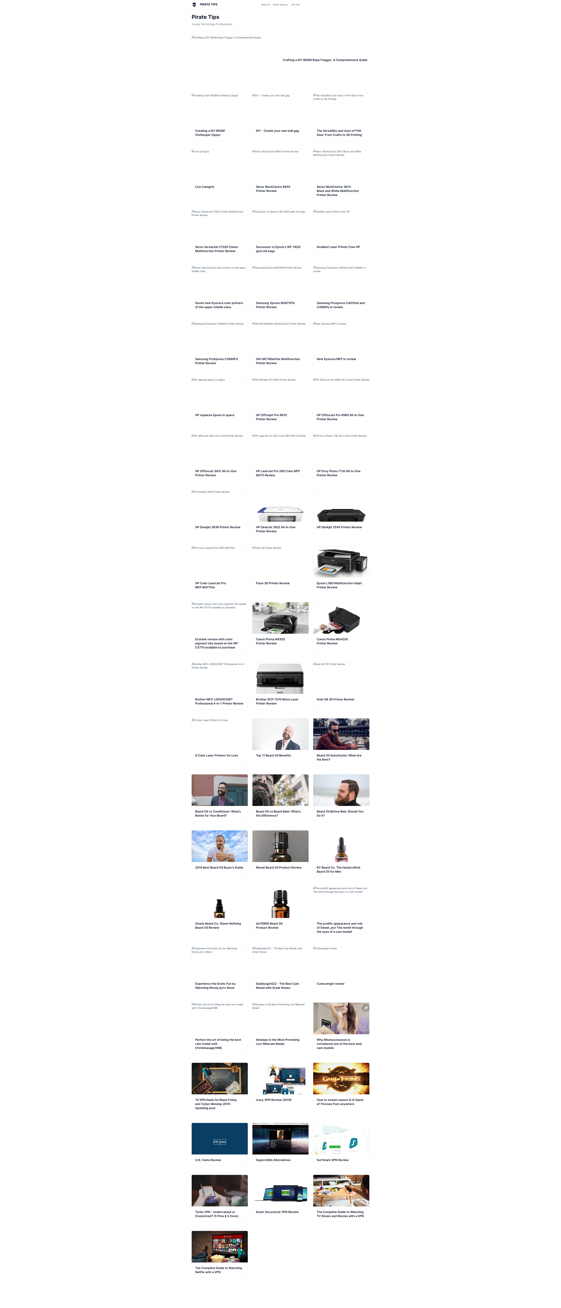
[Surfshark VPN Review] (341, 1144)
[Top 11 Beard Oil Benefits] (280, 741)
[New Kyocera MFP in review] (341, 345)
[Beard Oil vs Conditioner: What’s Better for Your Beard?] (220, 797)
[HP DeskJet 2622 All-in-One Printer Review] (280, 513)
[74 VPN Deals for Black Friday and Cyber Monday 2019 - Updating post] (220, 1088)
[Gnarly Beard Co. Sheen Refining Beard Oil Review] (220, 911)
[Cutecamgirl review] (341, 970)
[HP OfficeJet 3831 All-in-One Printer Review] (220, 457)
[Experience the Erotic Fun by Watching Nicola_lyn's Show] (220, 970)
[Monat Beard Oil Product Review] (280, 853)
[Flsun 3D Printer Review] (280, 569)
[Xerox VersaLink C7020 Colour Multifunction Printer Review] (220, 233)
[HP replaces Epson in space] (220, 401)
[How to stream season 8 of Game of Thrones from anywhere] (341, 1088)
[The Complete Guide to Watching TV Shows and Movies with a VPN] (341, 1198)
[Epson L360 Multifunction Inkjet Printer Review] (341, 569)
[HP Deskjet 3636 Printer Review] (220, 513)
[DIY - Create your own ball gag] (280, 117)
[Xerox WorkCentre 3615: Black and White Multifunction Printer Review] (341, 175)
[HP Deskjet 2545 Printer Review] (341, 513)
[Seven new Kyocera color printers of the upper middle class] (220, 289)
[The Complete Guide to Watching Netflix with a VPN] (220, 1254)
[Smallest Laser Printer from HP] (341, 233)
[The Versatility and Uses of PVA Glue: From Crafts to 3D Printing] (341, 117)
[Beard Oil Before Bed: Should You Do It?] (341, 797)
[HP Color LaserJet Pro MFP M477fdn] (220, 569)
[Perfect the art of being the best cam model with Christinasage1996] (220, 1028)
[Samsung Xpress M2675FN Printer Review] (280, 289)
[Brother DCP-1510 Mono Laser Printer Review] (280, 685)
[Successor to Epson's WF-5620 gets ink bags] (280, 233)
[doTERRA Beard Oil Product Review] (280, 911)
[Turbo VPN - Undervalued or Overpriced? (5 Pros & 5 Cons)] (220, 1198)
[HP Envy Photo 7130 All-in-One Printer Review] (341, 457)
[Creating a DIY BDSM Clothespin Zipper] (220, 117)
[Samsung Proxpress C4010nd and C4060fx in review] (341, 289)
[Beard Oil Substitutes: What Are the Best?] (341, 741)
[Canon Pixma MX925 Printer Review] (280, 627)
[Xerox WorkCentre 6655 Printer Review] (280, 175)
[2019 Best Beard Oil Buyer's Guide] (220, 853)
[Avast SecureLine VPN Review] (280, 1198)
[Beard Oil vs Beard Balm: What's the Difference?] (280, 797)
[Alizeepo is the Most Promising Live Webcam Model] (280, 1028)
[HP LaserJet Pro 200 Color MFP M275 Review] (280, 457)
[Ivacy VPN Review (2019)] (280, 1088)
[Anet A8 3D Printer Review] (341, 685)
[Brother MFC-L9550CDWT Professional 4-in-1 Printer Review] (220, 685)
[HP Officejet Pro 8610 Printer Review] (280, 401)
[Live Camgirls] (220, 175)
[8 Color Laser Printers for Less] (220, 741)
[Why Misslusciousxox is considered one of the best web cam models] (341, 1028)
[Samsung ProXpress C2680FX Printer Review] (220, 345)
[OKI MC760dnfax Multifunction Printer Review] (280, 345)
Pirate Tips (208, 4)
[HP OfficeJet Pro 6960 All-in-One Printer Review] (341, 401)
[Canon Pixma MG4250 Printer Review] (341, 627)
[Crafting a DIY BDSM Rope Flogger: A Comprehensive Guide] (280, 60)
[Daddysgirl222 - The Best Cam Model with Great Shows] (280, 970)
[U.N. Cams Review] (220, 1144)
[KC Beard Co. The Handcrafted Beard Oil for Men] (341, 853)
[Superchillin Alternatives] (280, 1144)
